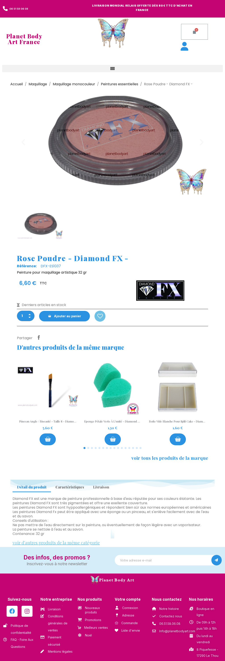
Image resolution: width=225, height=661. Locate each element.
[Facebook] (12, 611)
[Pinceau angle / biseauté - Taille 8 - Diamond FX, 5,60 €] (48, 400)
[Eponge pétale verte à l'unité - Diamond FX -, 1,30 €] (113, 400)
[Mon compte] (220, 20)
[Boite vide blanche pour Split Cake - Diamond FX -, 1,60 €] (178, 400)
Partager (38, 337)
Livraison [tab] (101, 487)
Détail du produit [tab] (32, 487)
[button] (194, 32)
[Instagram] (27, 611)
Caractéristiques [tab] (69, 487)
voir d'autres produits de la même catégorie (56, 542)
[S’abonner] (216, 560)
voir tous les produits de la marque (169, 458)
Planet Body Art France (24, 39)
